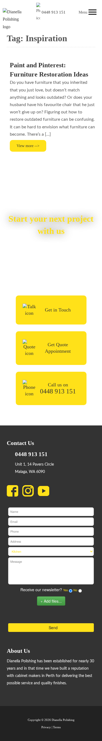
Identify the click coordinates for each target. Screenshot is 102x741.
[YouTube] (45, 492)
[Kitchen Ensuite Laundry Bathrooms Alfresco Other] (51, 551)
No (75, 590)
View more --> (28, 146)
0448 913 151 (54, 12)
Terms (57, 727)
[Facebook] (14, 492)
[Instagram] (30, 492)
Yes (65, 590)
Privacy (46, 727)
